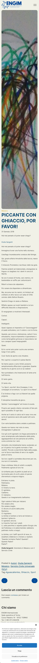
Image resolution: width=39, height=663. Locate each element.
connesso (14, 595)
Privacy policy (24, 660)
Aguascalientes (13, 572)
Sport (33, 572)
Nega (19, 651)
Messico (5, 211)
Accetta (19, 645)
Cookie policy (15, 660)
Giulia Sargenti (7, 242)
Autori (14, 563)
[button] (36, 625)
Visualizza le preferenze (19, 656)
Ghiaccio (25, 572)
